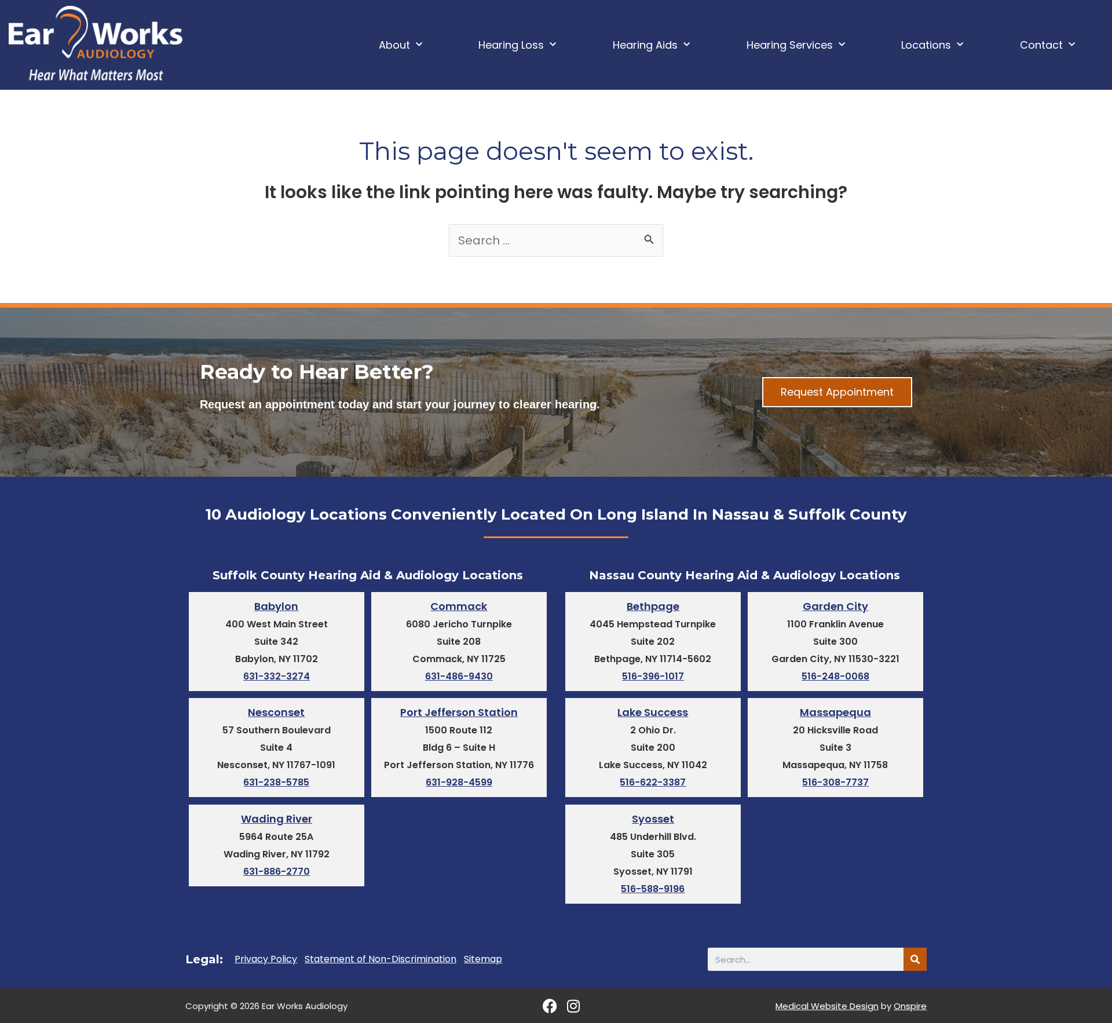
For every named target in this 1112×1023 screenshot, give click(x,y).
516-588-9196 (653, 889)
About (394, 45)
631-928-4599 (459, 782)
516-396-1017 (653, 676)
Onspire (910, 1006)
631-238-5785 (276, 782)
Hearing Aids (645, 45)
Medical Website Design (827, 1006)
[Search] (915, 959)
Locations (926, 45)
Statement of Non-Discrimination (380, 959)
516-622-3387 (653, 782)
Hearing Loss (511, 45)
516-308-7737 (835, 782)
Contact (1041, 45)
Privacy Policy (266, 959)
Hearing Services (790, 45)
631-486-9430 (459, 676)
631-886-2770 (276, 871)
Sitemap (483, 959)
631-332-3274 (276, 676)
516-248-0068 (835, 676)
